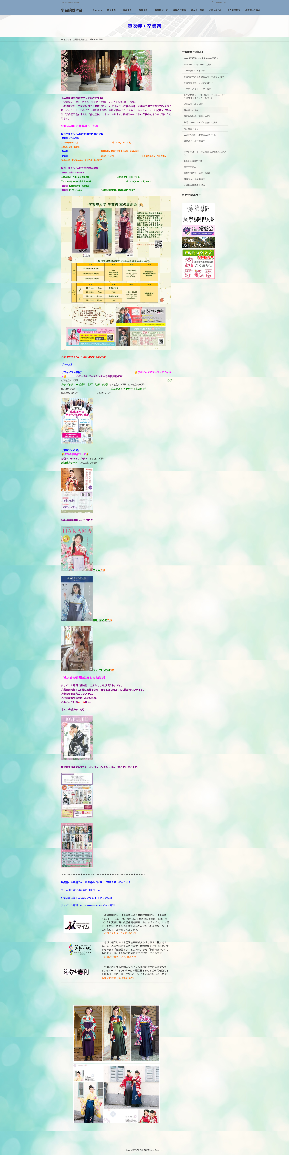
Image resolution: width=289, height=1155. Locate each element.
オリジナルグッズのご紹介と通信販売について (205, 153)
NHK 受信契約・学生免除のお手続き (201, 58)
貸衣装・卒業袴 (191, 110)
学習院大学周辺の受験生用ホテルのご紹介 (204, 76)
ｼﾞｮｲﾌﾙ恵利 (109, 905)
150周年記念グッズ (193, 161)
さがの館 (107, 897)
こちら (81, 701)
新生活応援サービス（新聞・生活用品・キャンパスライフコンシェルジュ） (205, 96)
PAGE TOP (279, 1117)
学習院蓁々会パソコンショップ (198, 82)
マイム (96, 890)
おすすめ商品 (190, 167)
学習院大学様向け (192, 51)
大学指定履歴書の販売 (194, 185)
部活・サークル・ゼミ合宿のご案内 (201, 122)
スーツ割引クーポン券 (194, 70)
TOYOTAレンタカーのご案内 (197, 64)
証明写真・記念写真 (193, 104)
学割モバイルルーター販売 (198, 89)
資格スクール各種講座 (194, 141)
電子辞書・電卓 (191, 128)
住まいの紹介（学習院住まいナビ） (201, 134)
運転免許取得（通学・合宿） (197, 116)
